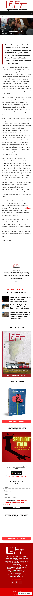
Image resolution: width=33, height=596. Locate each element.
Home (2, 16)
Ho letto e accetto (16, 502)
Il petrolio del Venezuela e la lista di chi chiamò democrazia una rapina (20, 299)
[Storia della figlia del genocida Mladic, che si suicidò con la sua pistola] (5, 306)
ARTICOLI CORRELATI (16, 290)
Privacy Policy (16, 579)
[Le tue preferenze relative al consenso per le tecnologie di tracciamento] (25, 593)
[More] (19, 39)
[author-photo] (16, 268)
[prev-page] (2, 322)
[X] (9, 39)
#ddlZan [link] (28, 208)
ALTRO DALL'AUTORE (16, 292)
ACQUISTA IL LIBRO (16, 421)
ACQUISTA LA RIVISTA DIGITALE (16, 375)
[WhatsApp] (14, 39)
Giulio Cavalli (5, 33)
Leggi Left (13, 590)
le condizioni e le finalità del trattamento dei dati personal (16, 502)
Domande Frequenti (16, 591)
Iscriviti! (16, 508)
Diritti (6, 16)
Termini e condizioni (16, 578)
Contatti (27, 590)
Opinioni (6, 28)
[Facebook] (4, 39)
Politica (11, 28)
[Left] (16, 5)
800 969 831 (15, 572)
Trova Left (18, 590)
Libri (23, 590)
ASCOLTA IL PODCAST (16, 539)
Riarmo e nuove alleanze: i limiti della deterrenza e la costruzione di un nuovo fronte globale (20, 315)
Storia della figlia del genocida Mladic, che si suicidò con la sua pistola (19, 307)
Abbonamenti (6, 590)
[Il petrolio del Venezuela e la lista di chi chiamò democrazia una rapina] (5, 299)
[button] (2, 13)
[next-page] (5, 322)
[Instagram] (16, 582)
